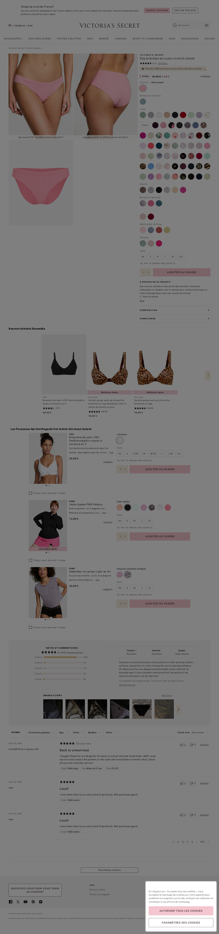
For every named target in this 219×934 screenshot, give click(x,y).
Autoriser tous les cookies (181, 910)
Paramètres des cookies (181, 922)
